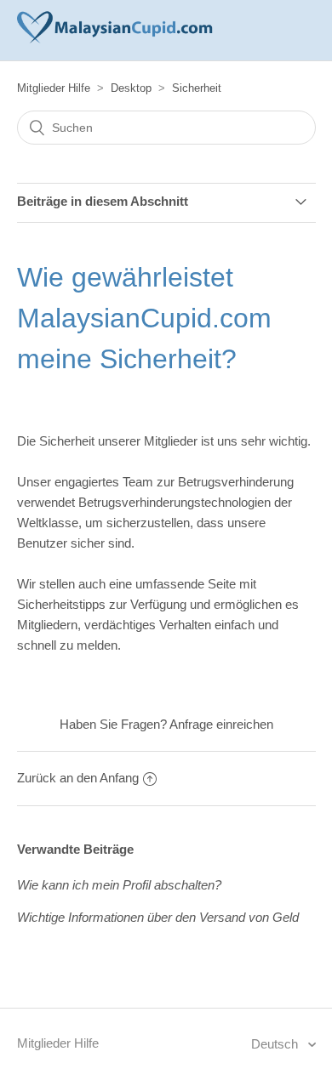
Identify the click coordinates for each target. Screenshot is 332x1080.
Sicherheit (196, 88)
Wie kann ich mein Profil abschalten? (119, 885)
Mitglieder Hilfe (53, 88)
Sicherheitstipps (61, 604)
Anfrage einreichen (221, 724)
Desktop (131, 88)
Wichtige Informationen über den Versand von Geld (158, 917)
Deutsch (276, 1044)
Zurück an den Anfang (78, 777)
